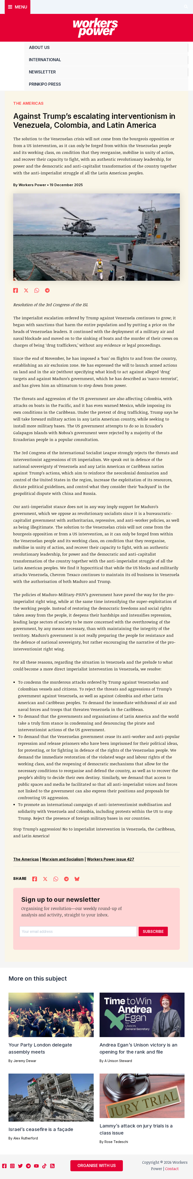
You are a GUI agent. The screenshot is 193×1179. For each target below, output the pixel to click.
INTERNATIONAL (45, 59)
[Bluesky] (77, 878)
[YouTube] (36, 1165)
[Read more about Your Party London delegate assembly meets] (50, 1014)
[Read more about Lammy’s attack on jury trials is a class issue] (142, 1095)
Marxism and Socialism (63, 859)
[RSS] (52, 1165)
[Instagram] (12, 1165)
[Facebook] (15, 290)
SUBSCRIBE (153, 931)
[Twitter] (20, 1165)
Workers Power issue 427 (110, 859)
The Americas (28, 103)
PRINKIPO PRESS (45, 84)
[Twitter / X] (26, 290)
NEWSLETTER (42, 72)
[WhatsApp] (36, 290)
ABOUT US (39, 47)
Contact (172, 1168)
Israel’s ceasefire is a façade (40, 1129)
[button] (186, 7)
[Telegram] (47, 290)
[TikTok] (44, 1165)
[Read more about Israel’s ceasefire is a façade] (50, 1097)
